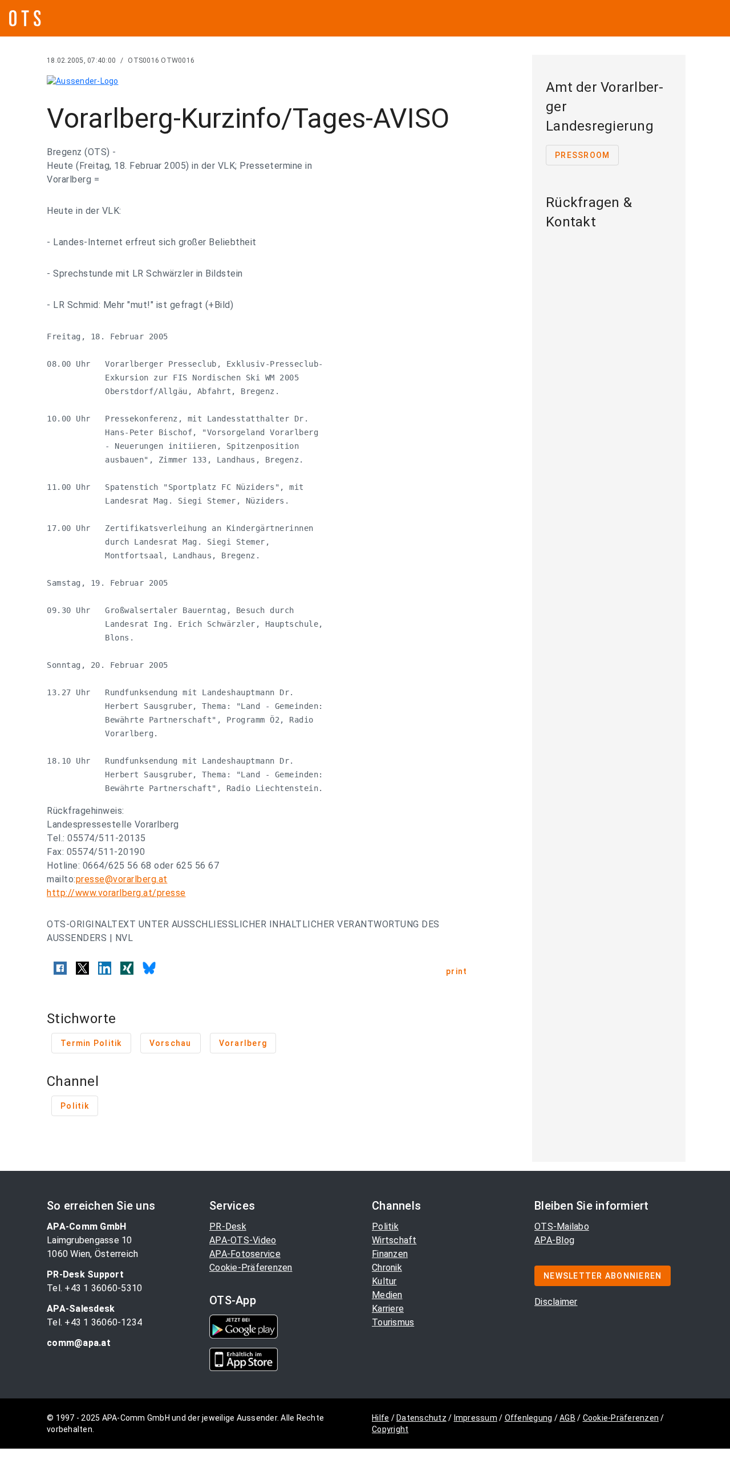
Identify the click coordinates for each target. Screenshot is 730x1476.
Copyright (390, 1429)
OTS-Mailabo (561, 1226)
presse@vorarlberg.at (122, 879)
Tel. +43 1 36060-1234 (94, 1322)
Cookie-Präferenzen (251, 1267)
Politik (385, 1226)
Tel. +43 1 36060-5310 (94, 1288)
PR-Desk (227, 1226)
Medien (387, 1295)
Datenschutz (421, 1417)
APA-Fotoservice (245, 1253)
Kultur (384, 1281)
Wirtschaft (394, 1240)
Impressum (475, 1417)
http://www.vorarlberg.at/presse (116, 892)
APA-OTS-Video (242, 1240)
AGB (567, 1417)
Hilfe (380, 1417)
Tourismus (393, 1322)
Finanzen (390, 1253)
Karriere (388, 1308)
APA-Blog (554, 1240)
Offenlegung (529, 1417)
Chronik (387, 1267)
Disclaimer (556, 1301)
